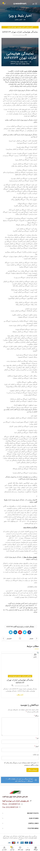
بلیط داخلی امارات (11, 27)
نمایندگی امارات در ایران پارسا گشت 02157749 (20, 626)
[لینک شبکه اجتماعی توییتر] (25, 632)
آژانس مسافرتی (18, 19)
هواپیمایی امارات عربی (30, 71)
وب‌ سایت (36, 754)
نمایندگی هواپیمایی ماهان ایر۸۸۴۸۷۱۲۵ (19, 61)
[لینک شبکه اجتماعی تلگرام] (11, 632)
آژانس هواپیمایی (20, 27)
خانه (24, 19)
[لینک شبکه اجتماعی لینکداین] (15, 632)
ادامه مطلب (20, 694)
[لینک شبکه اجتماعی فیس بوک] (29, 632)
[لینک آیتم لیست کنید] (20, 804)
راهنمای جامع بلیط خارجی (15, 676)
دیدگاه (36, 716)
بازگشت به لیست (20, 638)
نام (37, 738)
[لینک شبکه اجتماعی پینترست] (20, 632)
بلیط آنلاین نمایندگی (26, 676)
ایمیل (36, 746)
